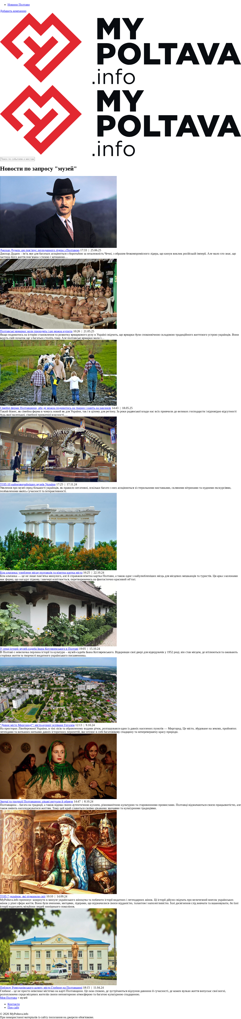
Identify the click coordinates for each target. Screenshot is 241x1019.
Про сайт (13, 1007)
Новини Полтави (19, 4)
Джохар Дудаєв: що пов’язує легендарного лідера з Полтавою (39, 250)
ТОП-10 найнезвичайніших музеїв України (28, 484)
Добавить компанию (13, 11)
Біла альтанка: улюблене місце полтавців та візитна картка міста (41, 572)
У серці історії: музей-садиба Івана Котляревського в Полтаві (39, 648)
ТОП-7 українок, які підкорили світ (23, 896)
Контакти (14, 1004)
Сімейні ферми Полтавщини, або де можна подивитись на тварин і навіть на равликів (55, 408)
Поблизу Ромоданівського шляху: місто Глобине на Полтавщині (41, 987)
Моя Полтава (8, 997)
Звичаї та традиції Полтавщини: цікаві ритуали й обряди (36, 801)
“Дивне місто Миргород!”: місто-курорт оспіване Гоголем (37, 725)
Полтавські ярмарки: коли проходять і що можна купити (36, 331)
